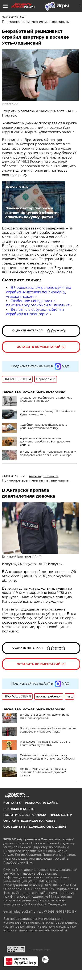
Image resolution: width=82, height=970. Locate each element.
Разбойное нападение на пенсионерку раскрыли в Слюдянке (38, 303)
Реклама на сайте (41, 803)
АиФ (37, 556)
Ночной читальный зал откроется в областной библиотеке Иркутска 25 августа (43, 772)
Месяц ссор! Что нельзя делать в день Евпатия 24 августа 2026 (45, 743)
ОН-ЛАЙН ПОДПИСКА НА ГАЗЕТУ (29, 821)
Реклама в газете (18, 809)
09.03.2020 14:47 (13, 17)
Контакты (12, 803)
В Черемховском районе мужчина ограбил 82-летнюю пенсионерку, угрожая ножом (38, 292)
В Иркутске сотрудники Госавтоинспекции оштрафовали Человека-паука (48, 730)
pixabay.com (11, 103)
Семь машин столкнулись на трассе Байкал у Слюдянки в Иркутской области (47, 757)
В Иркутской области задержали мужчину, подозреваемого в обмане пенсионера (48, 453)
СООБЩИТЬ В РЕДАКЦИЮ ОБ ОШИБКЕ (34, 827)
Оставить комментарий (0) (41, 347)
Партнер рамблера (40, 949)
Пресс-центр (61, 815)
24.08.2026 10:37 (13, 476)
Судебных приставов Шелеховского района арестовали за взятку (43, 426)
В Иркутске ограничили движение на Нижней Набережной (44, 716)
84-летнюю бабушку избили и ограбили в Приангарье (35, 312)
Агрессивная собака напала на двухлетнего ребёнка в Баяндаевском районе (45, 441)
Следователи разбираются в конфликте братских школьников (46, 399)
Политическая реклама (24, 815)
